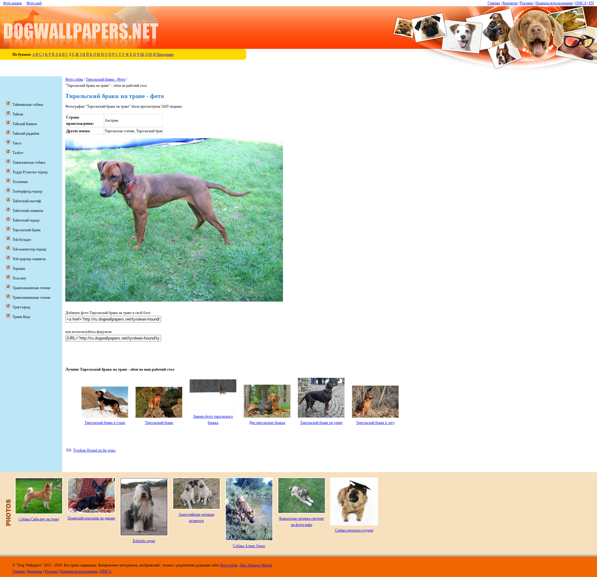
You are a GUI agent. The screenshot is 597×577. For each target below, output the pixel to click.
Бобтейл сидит (144, 541)
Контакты (509, 3)
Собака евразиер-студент (354, 530)
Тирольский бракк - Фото (105, 79)
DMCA (580, 3)
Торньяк (18, 268)
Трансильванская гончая (31, 288)
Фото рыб (34, 3)
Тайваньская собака (27, 104)
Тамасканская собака (28, 162)
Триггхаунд (21, 307)
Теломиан (20, 182)
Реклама (526, 3)
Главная (494, 3)
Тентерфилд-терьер (27, 191)
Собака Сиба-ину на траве (39, 519)
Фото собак (74, 79)
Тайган (17, 114)
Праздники (165, 54)
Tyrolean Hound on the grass (94, 450)
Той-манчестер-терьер (29, 249)
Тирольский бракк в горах (105, 422)
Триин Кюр (21, 317)
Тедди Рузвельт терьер (30, 172)
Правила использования (554, 3)
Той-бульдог (21, 239)
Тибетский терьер (25, 220)
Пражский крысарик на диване (91, 518)
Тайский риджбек (25, 133)
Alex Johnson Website (255, 565)
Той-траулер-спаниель (29, 259)
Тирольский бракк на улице (321, 422)
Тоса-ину (19, 278)
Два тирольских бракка (267, 422)
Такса (16, 143)
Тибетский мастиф (26, 201)
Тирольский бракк (159, 422)
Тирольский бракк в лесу (375, 422)
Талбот (17, 153)
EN (591, 3)
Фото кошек (12, 3)
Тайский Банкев (24, 124)
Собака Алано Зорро (249, 546)
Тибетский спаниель (27, 211)
